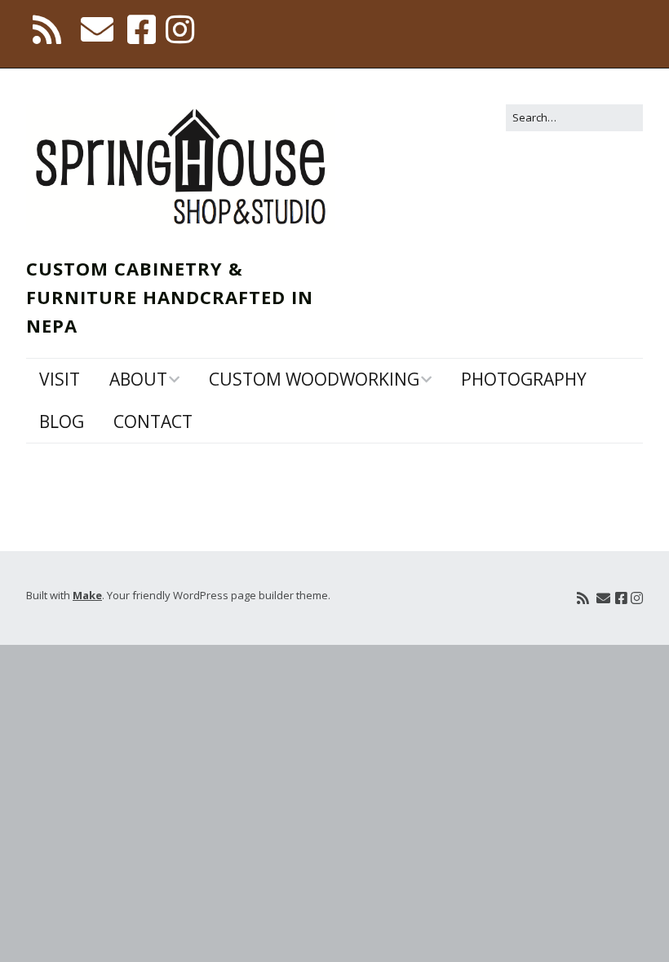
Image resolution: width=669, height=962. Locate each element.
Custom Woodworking (314, 379)
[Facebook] (141, 29)
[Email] (97, 29)
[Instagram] (179, 29)
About (138, 379)
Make (87, 595)
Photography (524, 379)
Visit (59, 379)
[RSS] (48, 29)
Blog (61, 421)
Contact (153, 421)
